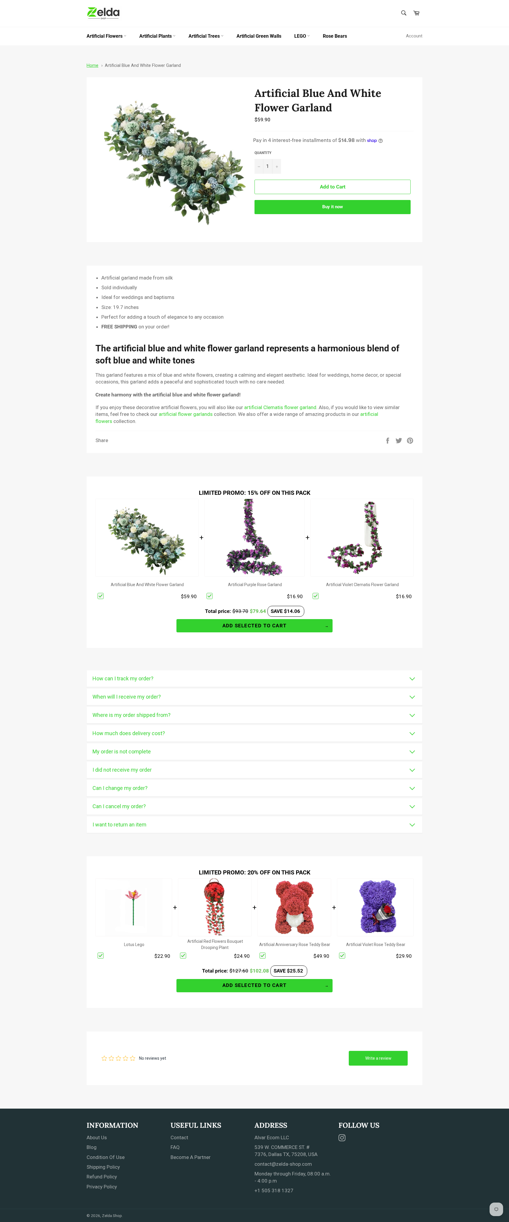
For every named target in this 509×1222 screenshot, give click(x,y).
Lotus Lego (134, 944)
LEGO (300, 36)
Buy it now (332, 206)
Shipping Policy (103, 1167)
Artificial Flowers (105, 36)
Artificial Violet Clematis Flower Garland (362, 584)
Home (92, 65)
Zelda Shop (112, 1215)
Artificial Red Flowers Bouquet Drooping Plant (215, 944)
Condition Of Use (106, 1157)
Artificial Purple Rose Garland (255, 584)
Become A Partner (191, 1157)
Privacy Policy (102, 1187)
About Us (97, 1137)
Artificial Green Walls (259, 36)
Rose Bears (335, 36)
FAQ (175, 1147)
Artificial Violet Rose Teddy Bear (375, 944)
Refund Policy (102, 1177)
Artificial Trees (205, 36)
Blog (92, 1147)
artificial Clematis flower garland (280, 407)
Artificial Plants (156, 36)
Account (414, 36)
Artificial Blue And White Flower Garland (143, 65)
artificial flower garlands (186, 414)
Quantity (262, 153)
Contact (179, 1137)
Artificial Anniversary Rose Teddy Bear (294, 944)
